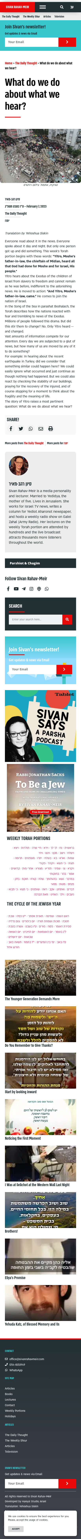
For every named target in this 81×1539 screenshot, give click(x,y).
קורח (33, 879)
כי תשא (61, 863)
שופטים (35, 889)
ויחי (41, 853)
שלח (41, 879)
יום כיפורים (28, 921)
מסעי (54, 884)
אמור (71, 874)
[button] (43, 7)
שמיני (57, 868)
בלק (17, 879)
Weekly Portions (15, 1411)
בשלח (47, 858)
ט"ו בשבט (31, 926)
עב (72, 7)
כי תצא (24, 889)
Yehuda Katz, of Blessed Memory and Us (32, 1324)
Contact (10, 1405)
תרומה (18, 858)
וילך (62, 894)
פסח (50, 926)
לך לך (54, 848)
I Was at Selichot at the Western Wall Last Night (37, 1185)
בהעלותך (51, 879)
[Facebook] (8, 587)
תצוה (71, 863)
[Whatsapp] (46, 587)
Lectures (10, 1400)
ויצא (16, 848)
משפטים (30, 858)
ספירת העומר (63, 926)
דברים (70, 889)
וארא (62, 858)
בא (55, 858)
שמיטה (50, 916)
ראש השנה (62, 916)
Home (8, 63)
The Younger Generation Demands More (32, 999)
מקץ (54, 853)
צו (64, 868)
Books (9, 1394)
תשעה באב (15, 942)
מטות (62, 884)
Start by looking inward (21, 1092)
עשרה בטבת (15, 926)
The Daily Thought (10, 16)
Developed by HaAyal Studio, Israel (25, 1501)
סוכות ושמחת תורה (48, 921)
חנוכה (65, 921)
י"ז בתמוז (29, 942)
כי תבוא (13, 889)
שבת (11, 916)
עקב (51, 889)
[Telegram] (23, 587)
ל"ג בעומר (60, 932)
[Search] (67, 620)
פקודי (42, 863)
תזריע (48, 868)
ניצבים (70, 894)
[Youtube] (16, 587)
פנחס (71, 884)
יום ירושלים (15, 937)
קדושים (15, 868)
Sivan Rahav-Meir (17, 7)
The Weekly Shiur (31, 16)
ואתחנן (61, 889)
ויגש (47, 853)
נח (60, 848)
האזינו (54, 894)
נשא (61, 879)
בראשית (69, 848)
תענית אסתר (35, 916)
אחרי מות (27, 868)
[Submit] (67, 42)
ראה (44, 889)
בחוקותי (54, 874)
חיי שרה (36, 848)
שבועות (28, 937)
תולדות (25, 848)
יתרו (7, 220)
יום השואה (14, 932)
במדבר (70, 879)
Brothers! (11, 1231)
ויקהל (51, 863)
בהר (63, 874)
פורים (42, 926)
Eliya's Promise (15, 1277)
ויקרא (71, 868)
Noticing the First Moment (23, 1138)
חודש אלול (13, 947)
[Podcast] (39, 587)
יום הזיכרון (29, 932)
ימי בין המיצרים (46, 942)
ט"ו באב (61, 942)
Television (59, 16)
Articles (47, 16)
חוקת (25, 879)
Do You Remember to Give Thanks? (29, 1045)
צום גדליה (14, 921)
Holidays (10, 1416)
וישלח (70, 853)
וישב (62, 853)
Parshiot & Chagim (25, 563)
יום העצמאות (45, 932)
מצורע (39, 868)
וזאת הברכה (41, 894)
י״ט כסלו (21, 916)
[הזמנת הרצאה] (40, 726)
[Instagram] (31, 587)
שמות (70, 858)
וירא (46, 848)
